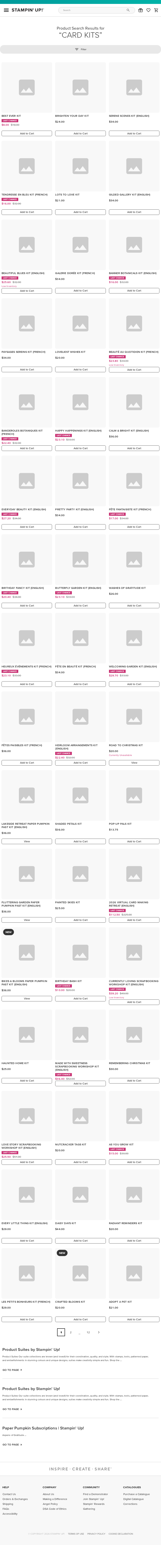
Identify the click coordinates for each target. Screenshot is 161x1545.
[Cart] (156, 10)
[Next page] (99, 1332)
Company (49, 1487)
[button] (140, 10)
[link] (148, 10)
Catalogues (132, 1487)
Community (91, 1487)
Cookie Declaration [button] (121, 1533)
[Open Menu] (6, 10)
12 (88, 1332)
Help (5, 1487)
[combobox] (96, 10)
